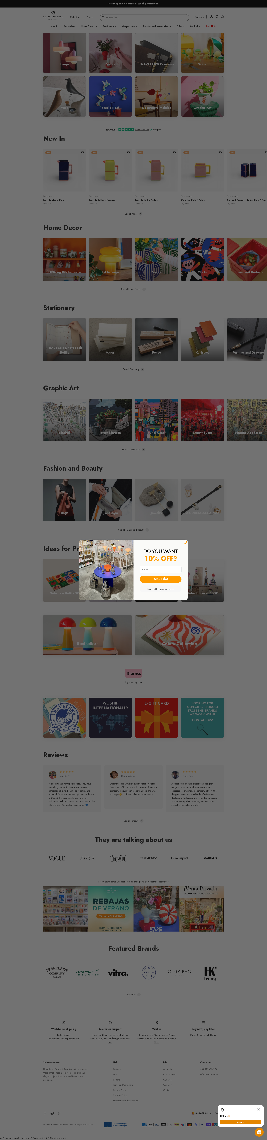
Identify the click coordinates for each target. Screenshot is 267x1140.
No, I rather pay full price (160, 588)
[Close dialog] (185, 542)
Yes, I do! (160, 579)
